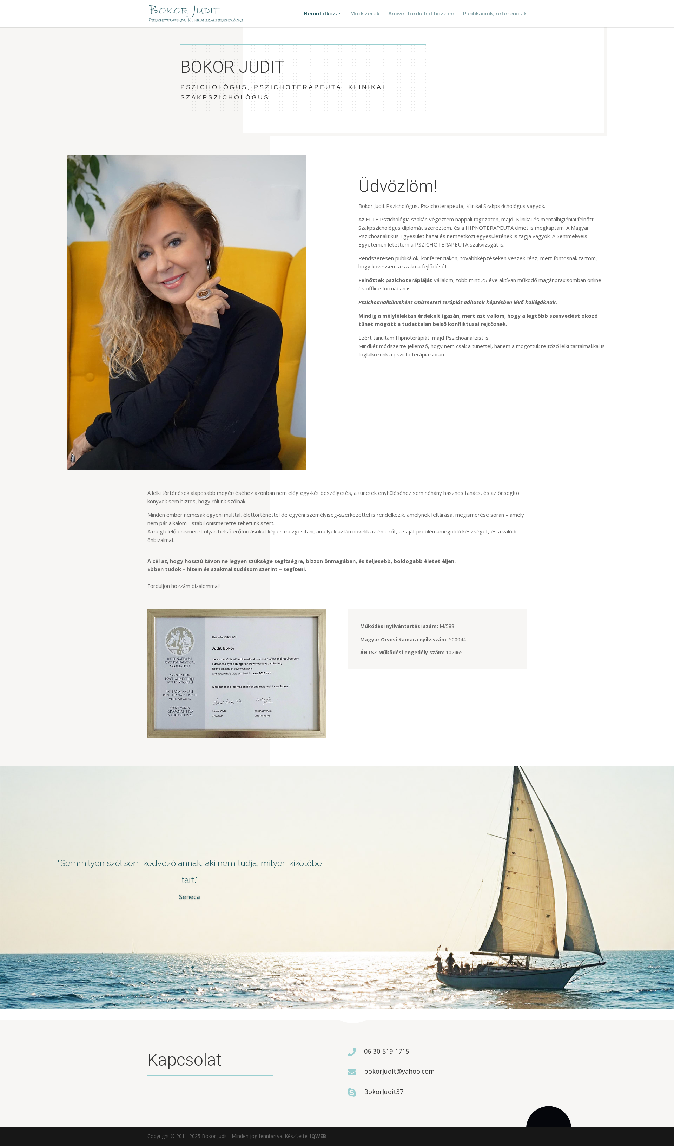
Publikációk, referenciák (495, 14)
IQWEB (318, 1136)
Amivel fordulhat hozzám (421, 14)
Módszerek (364, 14)
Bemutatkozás (323, 14)
